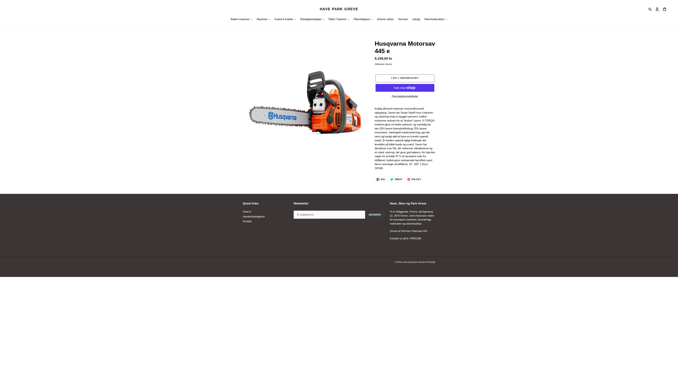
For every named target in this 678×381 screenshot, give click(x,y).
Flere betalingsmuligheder (405, 96)
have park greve (339, 9)
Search (247, 211)
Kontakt (247, 221)
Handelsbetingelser (254, 216)
